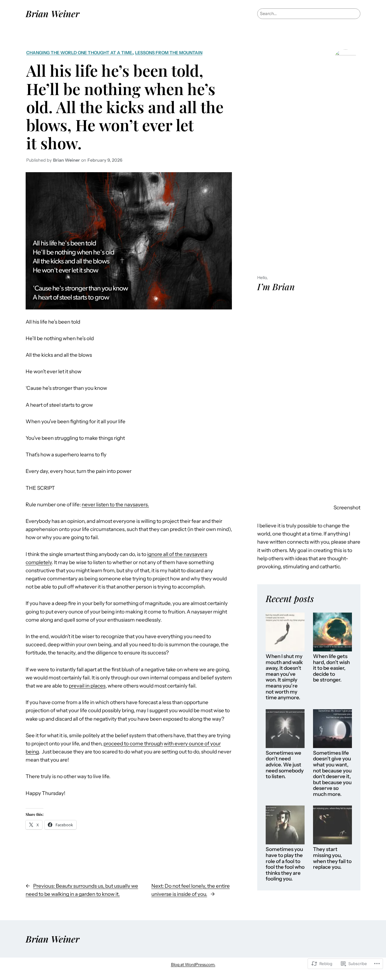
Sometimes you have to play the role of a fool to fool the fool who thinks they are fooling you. (285, 864)
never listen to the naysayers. (115, 505)
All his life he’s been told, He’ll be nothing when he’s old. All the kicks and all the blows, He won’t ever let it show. (124, 106)
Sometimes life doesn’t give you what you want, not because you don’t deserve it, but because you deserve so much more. (332, 773)
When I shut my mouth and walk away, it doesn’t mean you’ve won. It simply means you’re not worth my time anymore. (284, 677)
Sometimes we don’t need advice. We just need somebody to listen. (285, 764)
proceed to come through (133, 744)
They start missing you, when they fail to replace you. (332, 858)
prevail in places (87, 686)
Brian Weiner (52, 13)
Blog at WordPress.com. (193, 964)
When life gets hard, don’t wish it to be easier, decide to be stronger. (331, 668)
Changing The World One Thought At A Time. (79, 52)
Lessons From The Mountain (168, 52)
